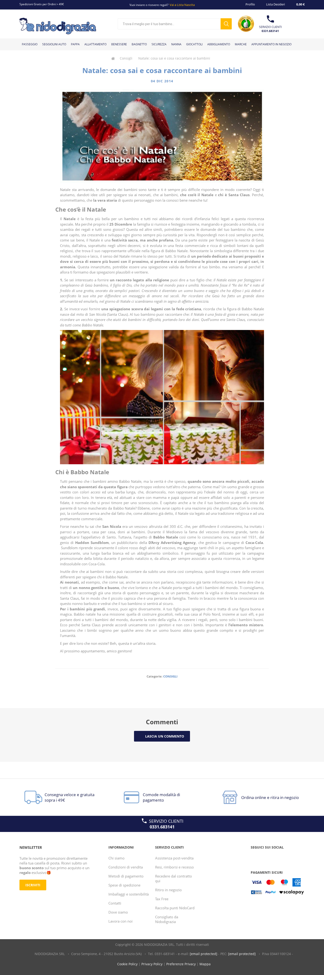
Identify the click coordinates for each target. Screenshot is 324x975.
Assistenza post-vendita (174, 858)
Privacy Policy (151, 964)
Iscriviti (32, 885)
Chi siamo (116, 858)
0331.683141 (270, 31)
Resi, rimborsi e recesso (174, 867)
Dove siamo (118, 912)
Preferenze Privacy (181, 964)
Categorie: (154, 676)
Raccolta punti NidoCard (174, 907)
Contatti (114, 903)
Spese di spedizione (124, 885)
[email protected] (203, 954)
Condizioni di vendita (125, 867)
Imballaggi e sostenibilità (128, 894)
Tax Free (161, 898)
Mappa (205, 964)
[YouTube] (264, 857)
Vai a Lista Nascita (182, 5)
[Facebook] (255, 857)
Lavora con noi (120, 921)
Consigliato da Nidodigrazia (166, 919)
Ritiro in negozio (168, 889)
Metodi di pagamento (125, 876)
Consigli (170, 676)
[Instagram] (273, 857)
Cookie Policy (127, 964)
